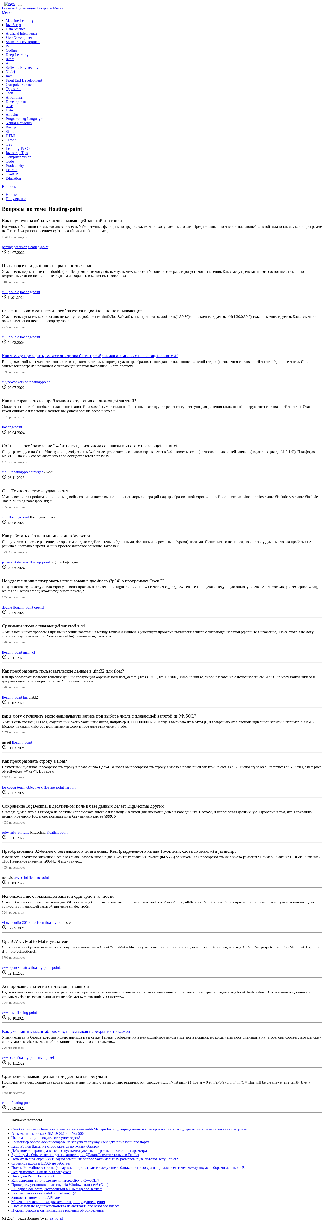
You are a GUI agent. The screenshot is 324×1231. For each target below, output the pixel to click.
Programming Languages (24, 119)
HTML (11, 136)
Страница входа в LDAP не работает (41, 1163)
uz (51, 1218)
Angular (12, 114)
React (10, 59)
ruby (5, 832)
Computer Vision (18, 157)
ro (56, 1218)
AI (8, 63)
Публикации (26, 8)
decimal (23, 562)
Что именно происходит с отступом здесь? (45, 1138)
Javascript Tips (17, 153)
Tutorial (11, 140)
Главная (8, 8)
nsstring (70, 787)
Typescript (13, 89)
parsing (7, 247)
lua (25, 697)
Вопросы (44, 8)
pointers (58, 968)
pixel (50, 1058)
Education (13, 178)
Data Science (15, 29)
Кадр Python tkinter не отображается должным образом (55, 1146)
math (26, 652)
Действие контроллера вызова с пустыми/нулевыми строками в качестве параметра (79, 1151)
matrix (25, 968)
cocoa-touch (16, 787)
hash (12, 1013)
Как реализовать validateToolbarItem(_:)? (43, 1193)
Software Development (23, 42)
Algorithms (14, 97)
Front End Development (24, 80)
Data (9, 110)
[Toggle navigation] (20, 5)
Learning (12, 170)
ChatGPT (13, 174)
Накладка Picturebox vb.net (32, 1176)
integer (37, 472)
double (14, 292)
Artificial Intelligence (21, 33)
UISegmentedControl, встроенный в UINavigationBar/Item (56, 1189)
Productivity (15, 166)
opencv (14, 968)
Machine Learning (19, 20)
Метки (58, 8)
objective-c (34, 787)
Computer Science (19, 84)
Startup (11, 131)
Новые (11, 194)
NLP (9, 106)
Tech (9, 93)
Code (10, 161)
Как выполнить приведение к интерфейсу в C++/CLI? (55, 1180)
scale (12, 1058)
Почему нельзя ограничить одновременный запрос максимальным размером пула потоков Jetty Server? (94, 1159)
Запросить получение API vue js (37, 1197)
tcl (33, 652)
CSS (9, 144)
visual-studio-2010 (16, 922)
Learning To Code (19, 148)
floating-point (38, 247)
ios (4, 787)
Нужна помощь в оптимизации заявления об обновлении (57, 1210)
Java (9, 76)
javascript (9, 562)
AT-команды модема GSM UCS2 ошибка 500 (47, 1133)
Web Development (20, 38)
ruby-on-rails (19, 832)
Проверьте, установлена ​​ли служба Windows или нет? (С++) (59, 1185)
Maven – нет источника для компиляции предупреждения (58, 1202)
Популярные (16, 199)
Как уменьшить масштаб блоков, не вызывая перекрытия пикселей (66, 1031)
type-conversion (16, 382)
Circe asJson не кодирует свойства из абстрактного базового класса (65, 1206)
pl (61, 1218)
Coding (11, 50)
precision (20, 247)
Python (11, 46)
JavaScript (13, 25)
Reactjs (11, 127)
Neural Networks (19, 123)
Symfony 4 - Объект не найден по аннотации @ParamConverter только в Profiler (75, 1155)
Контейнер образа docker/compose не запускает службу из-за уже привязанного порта (80, 1142)
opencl (39, 607)
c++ (5, 292)
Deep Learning (17, 55)
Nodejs (11, 72)
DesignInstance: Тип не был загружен (41, 1172)
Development (16, 102)
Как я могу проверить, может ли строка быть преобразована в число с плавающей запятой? (90, 355)
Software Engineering (22, 67)
